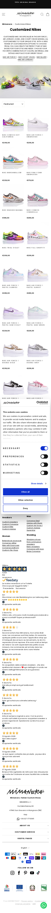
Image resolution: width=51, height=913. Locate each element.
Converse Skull (33, 521)
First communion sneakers (34, 543)
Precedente (8, 588)
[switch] (44, 456)
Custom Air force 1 (35, 525)
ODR (34, 904)
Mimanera (7, 24)
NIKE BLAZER (42, 57)
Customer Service (25, 832)
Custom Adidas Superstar (33, 529)
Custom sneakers (10, 522)
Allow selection (25, 500)
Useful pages (25, 838)
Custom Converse (10, 524)
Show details (37, 483)
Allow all (25, 492)
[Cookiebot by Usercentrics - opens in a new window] (36, 402)
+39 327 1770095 (27, 819)
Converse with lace (35, 549)
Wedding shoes (34, 539)
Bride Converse (34, 551)
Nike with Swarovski (10, 545)
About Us (25, 825)
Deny (25, 508)
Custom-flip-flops (10, 550)
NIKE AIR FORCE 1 (9, 57)
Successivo (21, 588)
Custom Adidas (9, 529)
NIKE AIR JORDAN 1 (25, 59)
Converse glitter (9, 543)
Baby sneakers (33, 547)
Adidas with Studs (34, 523)
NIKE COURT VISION (26, 57)
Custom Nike (7, 527)
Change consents (22, 904)
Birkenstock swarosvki (11, 541)
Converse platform (10, 548)
